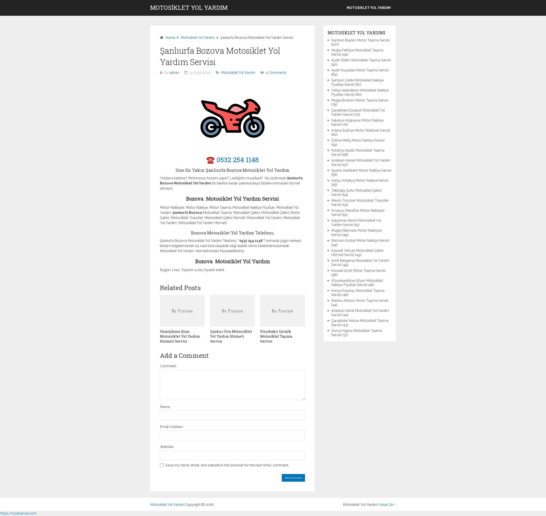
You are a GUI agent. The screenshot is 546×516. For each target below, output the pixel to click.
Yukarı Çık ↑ (387, 505)
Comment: (168, 366)
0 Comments (276, 73)
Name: (165, 407)
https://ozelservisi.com (18, 513)
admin (174, 73)
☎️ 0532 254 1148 (232, 159)
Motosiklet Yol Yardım (189, 8)
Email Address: (171, 427)
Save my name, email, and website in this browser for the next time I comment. (227, 465)
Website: (167, 447)
